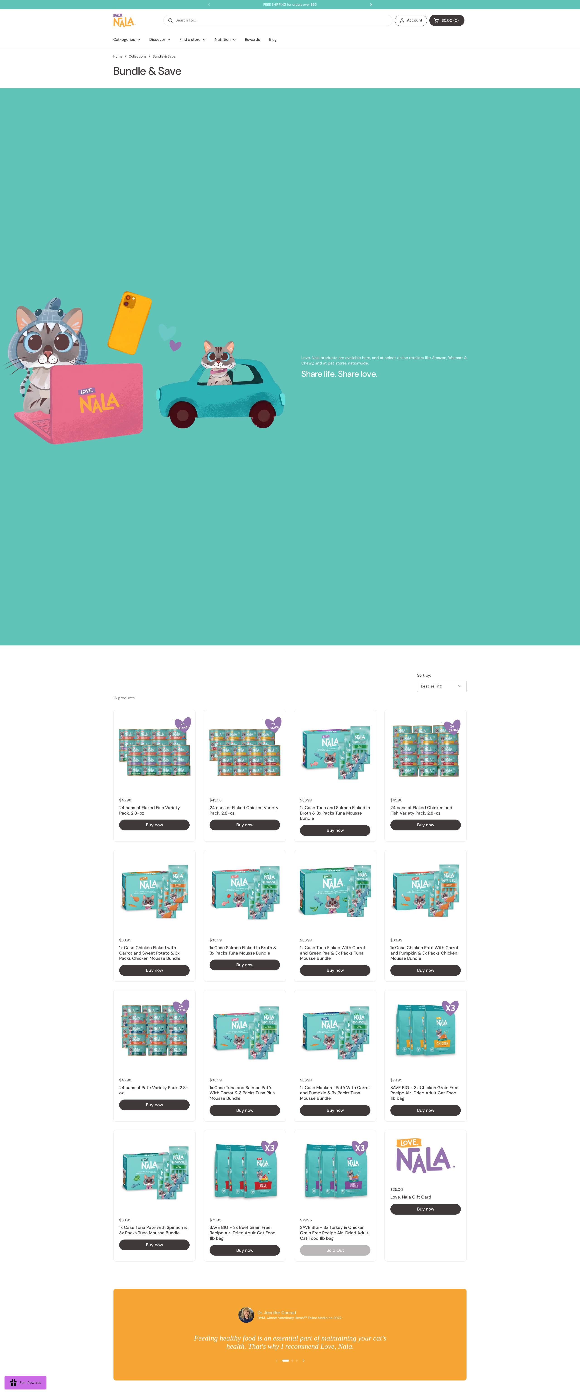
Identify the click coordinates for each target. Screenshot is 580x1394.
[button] (446, 20)
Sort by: (424, 675)
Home (117, 56)
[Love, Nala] (124, 20)
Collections (137, 56)
